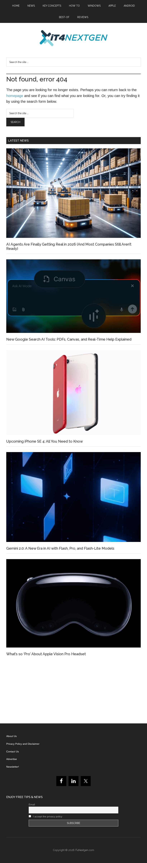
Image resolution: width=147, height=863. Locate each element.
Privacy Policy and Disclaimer (22, 743)
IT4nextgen (73, 38)
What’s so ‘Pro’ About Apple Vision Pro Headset (46, 654)
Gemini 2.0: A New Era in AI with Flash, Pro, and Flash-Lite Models (60, 548)
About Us (11, 736)
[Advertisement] (73, 691)
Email (32, 804)
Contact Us (12, 751)
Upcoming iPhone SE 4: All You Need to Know (44, 441)
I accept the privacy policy (47, 816)
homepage (14, 96)
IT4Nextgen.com (84, 850)
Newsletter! (12, 766)
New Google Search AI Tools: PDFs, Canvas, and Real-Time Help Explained (68, 339)
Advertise (11, 759)
